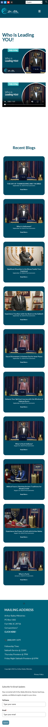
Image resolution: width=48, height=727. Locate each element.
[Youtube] (8, 2)
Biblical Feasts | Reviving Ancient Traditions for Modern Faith (24, 487)
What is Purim (24, 574)
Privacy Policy (39, 674)
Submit (5, 723)
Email (4, 710)
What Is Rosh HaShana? (24, 444)
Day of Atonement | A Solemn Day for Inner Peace (24, 356)
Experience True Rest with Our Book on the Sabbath (24, 314)
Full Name (5, 700)
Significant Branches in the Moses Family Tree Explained (24, 270)
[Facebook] (2, 2)
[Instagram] (11, 2)
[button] (46, 2)
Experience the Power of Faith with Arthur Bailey (24, 531)
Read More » (24, 189)
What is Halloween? (24, 226)
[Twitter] (5, 2)
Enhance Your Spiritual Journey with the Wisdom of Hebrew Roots (24, 400)
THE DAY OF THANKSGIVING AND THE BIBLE (24, 184)
